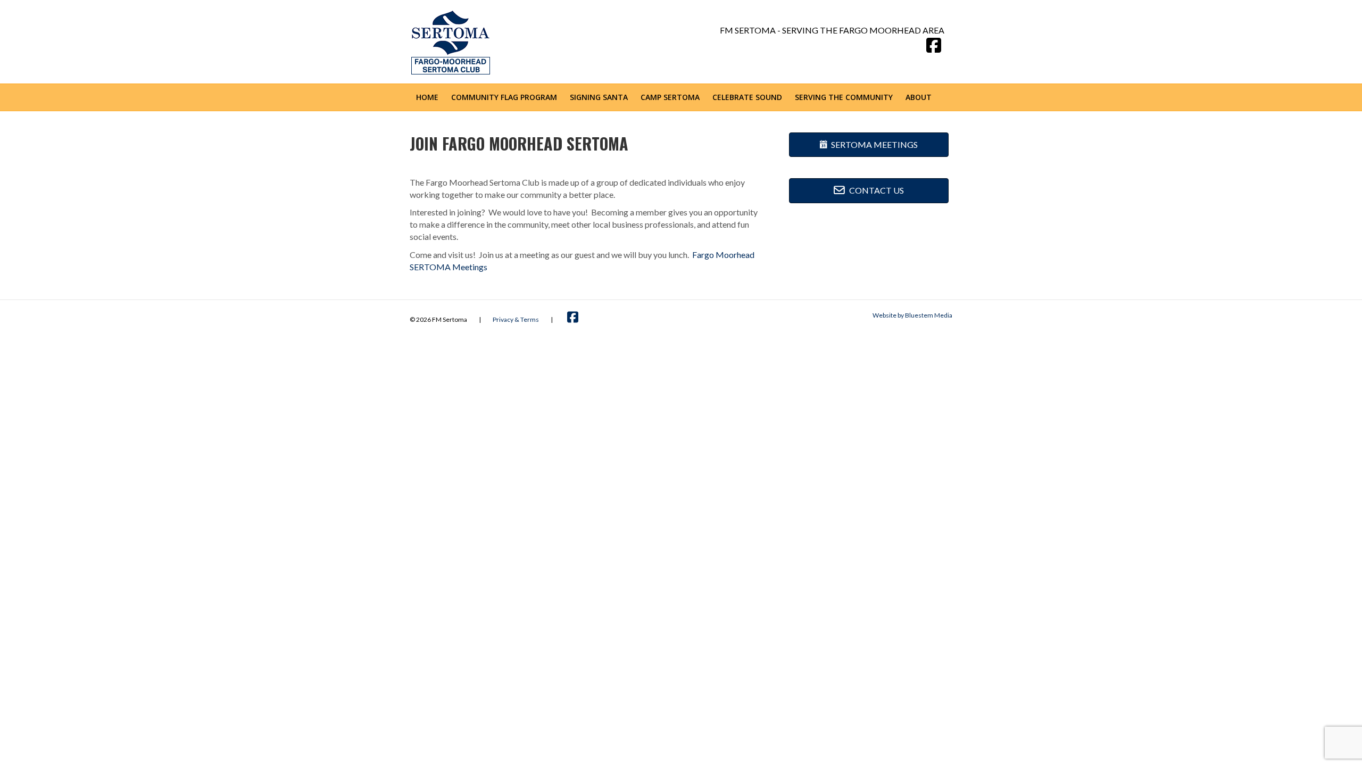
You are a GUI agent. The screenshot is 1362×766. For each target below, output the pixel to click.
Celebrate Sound (747, 97)
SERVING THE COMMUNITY (844, 97)
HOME (427, 97)
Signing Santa (599, 97)
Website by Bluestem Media (912, 315)
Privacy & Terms (516, 319)
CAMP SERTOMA (670, 97)
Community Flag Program (504, 97)
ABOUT (919, 97)
